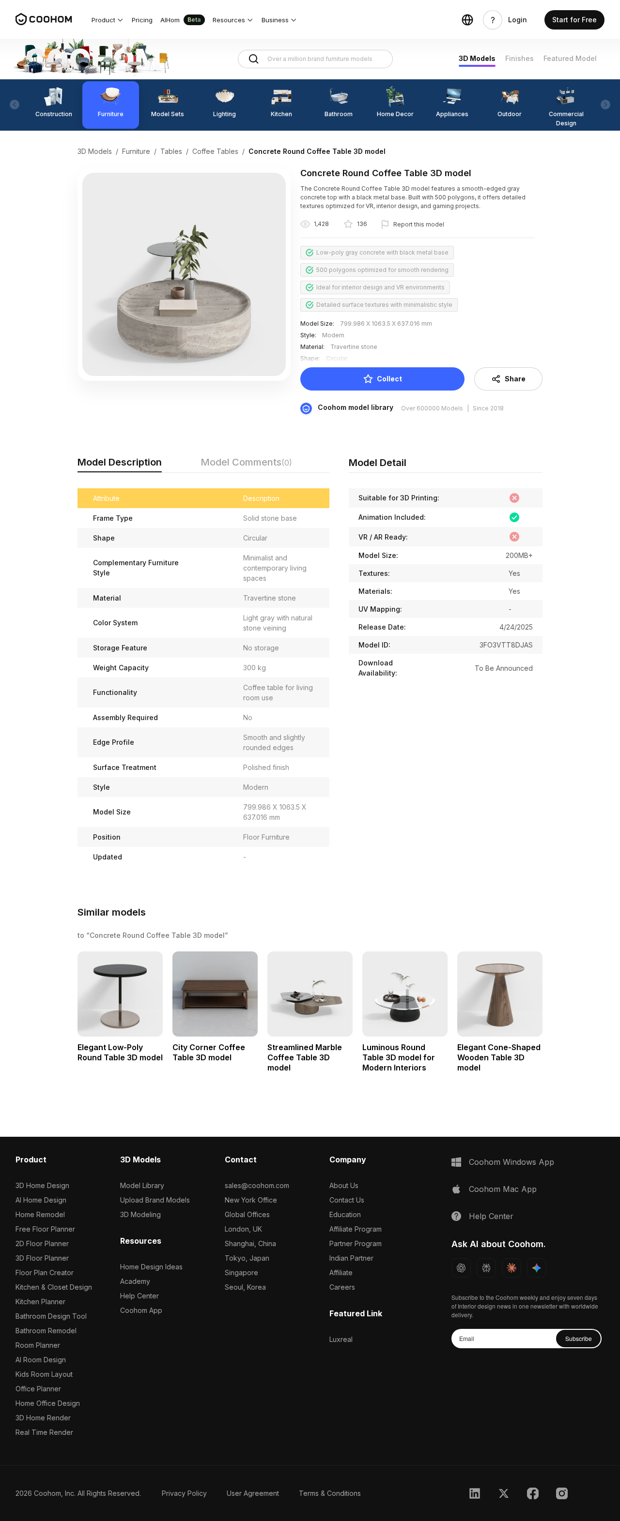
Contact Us (346, 1200)
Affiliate (341, 1272)
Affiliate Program (355, 1229)
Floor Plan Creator (45, 1272)
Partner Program (355, 1243)
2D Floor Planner (42, 1243)
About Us (343, 1185)
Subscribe (578, 1338)
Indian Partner (351, 1258)
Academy (135, 1281)
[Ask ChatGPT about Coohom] (461, 1268)
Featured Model (570, 58)
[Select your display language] (467, 20)
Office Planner (38, 1389)
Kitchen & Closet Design (54, 1287)
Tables (171, 151)
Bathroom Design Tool (51, 1316)
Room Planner (38, 1345)
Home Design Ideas (151, 1267)
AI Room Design (41, 1359)
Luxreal (341, 1339)
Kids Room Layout (44, 1374)
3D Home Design (42, 1185)
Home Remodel (40, 1214)
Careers (342, 1287)
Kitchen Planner (40, 1301)
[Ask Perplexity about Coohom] (486, 1268)
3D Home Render (43, 1418)
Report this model (418, 224)
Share (515, 379)
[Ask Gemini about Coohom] (536, 1268)
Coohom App (141, 1310)
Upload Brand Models (155, 1200)
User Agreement (253, 1493)
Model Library (142, 1185)
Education (345, 1214)
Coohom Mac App (503, 1189)
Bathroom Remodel (46, 1330)
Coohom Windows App (511, 1162)
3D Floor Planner (42, 1258)
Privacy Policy (184, 1493)
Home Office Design (48, 1403)
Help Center (139, 1296)
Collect (389, 379)
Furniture (136, 151)
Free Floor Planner (45, 1229)
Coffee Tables (215, 151)
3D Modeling (140, 1214)
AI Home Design (41, 1200)
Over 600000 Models (432, 408)
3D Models (477, 58)
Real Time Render (44, 1432)
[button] (108, 19)
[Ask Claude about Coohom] (511, 1268)
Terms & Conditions (330, 1493)
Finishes (519, 58)
